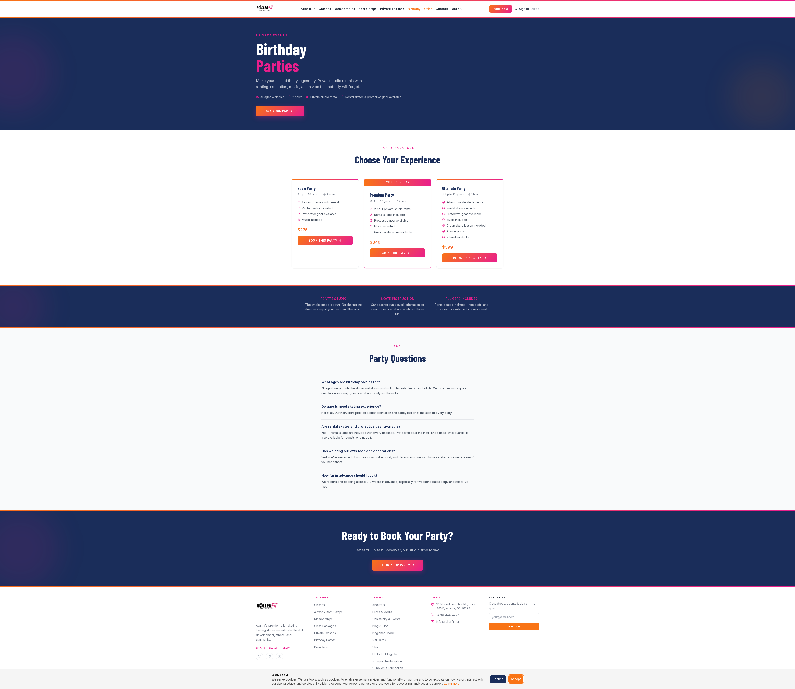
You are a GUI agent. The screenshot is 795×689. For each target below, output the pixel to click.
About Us (378, 605)
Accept (516, 679)
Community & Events (386, 619)
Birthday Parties (420, 9)
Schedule (308, 9)
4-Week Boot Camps (328, 612)
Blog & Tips (380, 626)
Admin (535, 8)
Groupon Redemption (387, 661)
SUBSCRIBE (514, 626)
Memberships (344, 9)
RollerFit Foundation (389, 668)
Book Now (500, 9)
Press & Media (382, 612)
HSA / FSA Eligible (384, 654)
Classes (325, 9)
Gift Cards (379, 640)
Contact (442, 9)
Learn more (452, 683)
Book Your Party (278, 111)
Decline (498, 679)
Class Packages (325, 626)
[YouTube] (279, 656)
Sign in (524, 9)
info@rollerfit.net (447, 621)
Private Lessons (392, 9)
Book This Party (322, 240)
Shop (376, 647)
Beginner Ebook (383, 633)
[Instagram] (259, 656)
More (455, 9)
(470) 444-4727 (447, 615)
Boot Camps (367, 9)
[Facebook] (269, 656)
